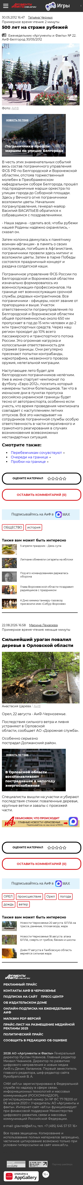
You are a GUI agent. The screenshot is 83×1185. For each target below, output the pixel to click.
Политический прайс (23, 1034)
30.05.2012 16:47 (13, 17)
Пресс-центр (52, 997)
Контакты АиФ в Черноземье (29, 991)
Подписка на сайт (20, 997)
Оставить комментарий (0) (41, 495)
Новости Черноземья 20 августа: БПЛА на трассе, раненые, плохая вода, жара (48, 924)
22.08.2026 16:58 (14, 625)
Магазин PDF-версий (22, 1018)
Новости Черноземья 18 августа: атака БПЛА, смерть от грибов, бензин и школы (48, 938)
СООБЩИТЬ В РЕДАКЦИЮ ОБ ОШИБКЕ (35, 1040)
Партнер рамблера (62, 1164)
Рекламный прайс (20, 984)
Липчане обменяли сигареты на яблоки (46, 559)
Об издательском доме (25, 1003)
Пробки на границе (28, 462)
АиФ (37, 706)
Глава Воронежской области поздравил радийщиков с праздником (47, 588)
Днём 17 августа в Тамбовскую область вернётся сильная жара (46, 951)
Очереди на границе (29, 457)
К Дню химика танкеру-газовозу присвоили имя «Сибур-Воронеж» (43, 602)
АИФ (15, 108)
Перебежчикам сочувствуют (36, 453)
